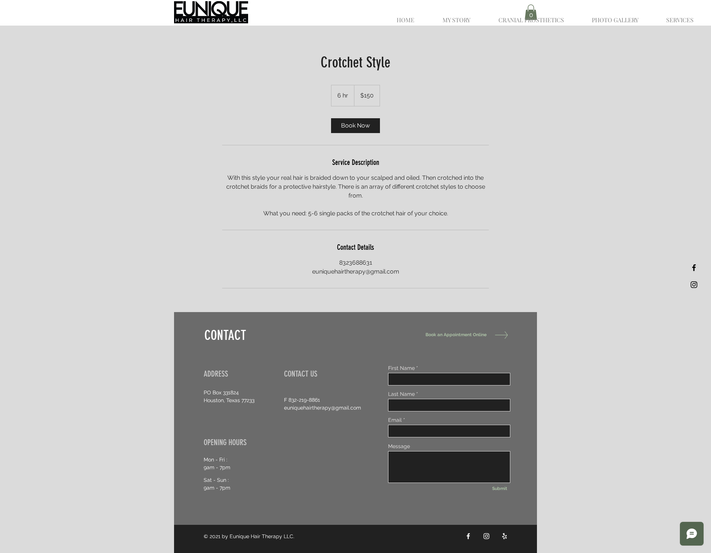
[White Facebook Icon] (468, 536)
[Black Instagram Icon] (694, 284)
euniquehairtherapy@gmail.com (322, 408)
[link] (355, 125)
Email (395, 420)
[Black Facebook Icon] (694, 267)
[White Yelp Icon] (504, 536)
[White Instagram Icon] (486, 536)
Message (399, 446)
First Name (401, 368)
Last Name (401, 394)
